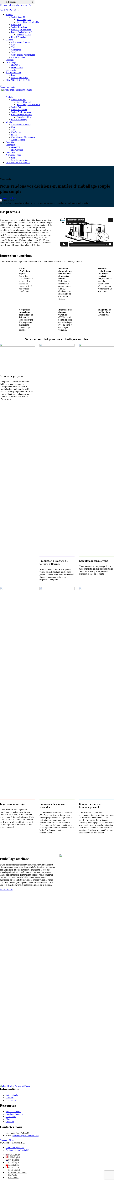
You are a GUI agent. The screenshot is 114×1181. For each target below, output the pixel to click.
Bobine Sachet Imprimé (21, 32)
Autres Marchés (18, 57)
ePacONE (15, 65)
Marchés (9, 39)
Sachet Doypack (24, 19)
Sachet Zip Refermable (21, 29)
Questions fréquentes (15, 1114)
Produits (9, 14)
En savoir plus (6, 889)
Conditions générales (15, 1147)
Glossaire (10, 1121)
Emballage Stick (24, 34)
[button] (17, 2)
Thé (13, 47)
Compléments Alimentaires (23, 55)
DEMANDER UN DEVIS (18, 80)
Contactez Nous (7, 1140)
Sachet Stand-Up (18, 17)
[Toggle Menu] (1, 85)
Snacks (14, 52)
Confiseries (16, 50)
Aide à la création (13, 1111)
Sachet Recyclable (19, 27)
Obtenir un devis (7, 87)
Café (13, 45)
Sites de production (19, 77)
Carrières (9, 1097)
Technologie (11, 62)
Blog (13, 75)
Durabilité (10, 60)
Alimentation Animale (20, 42)
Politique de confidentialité (17, 1150)
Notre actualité (12, 1095)
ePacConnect (17, 67)
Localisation (11, 1100)
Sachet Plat (16, 24)
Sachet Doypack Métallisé (28, 22)
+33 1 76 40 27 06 (8, 10)
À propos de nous (13, 72)
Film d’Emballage (19, 37)
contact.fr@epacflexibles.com (26, 1135)
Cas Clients (11, 70)
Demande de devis (8, 198)
